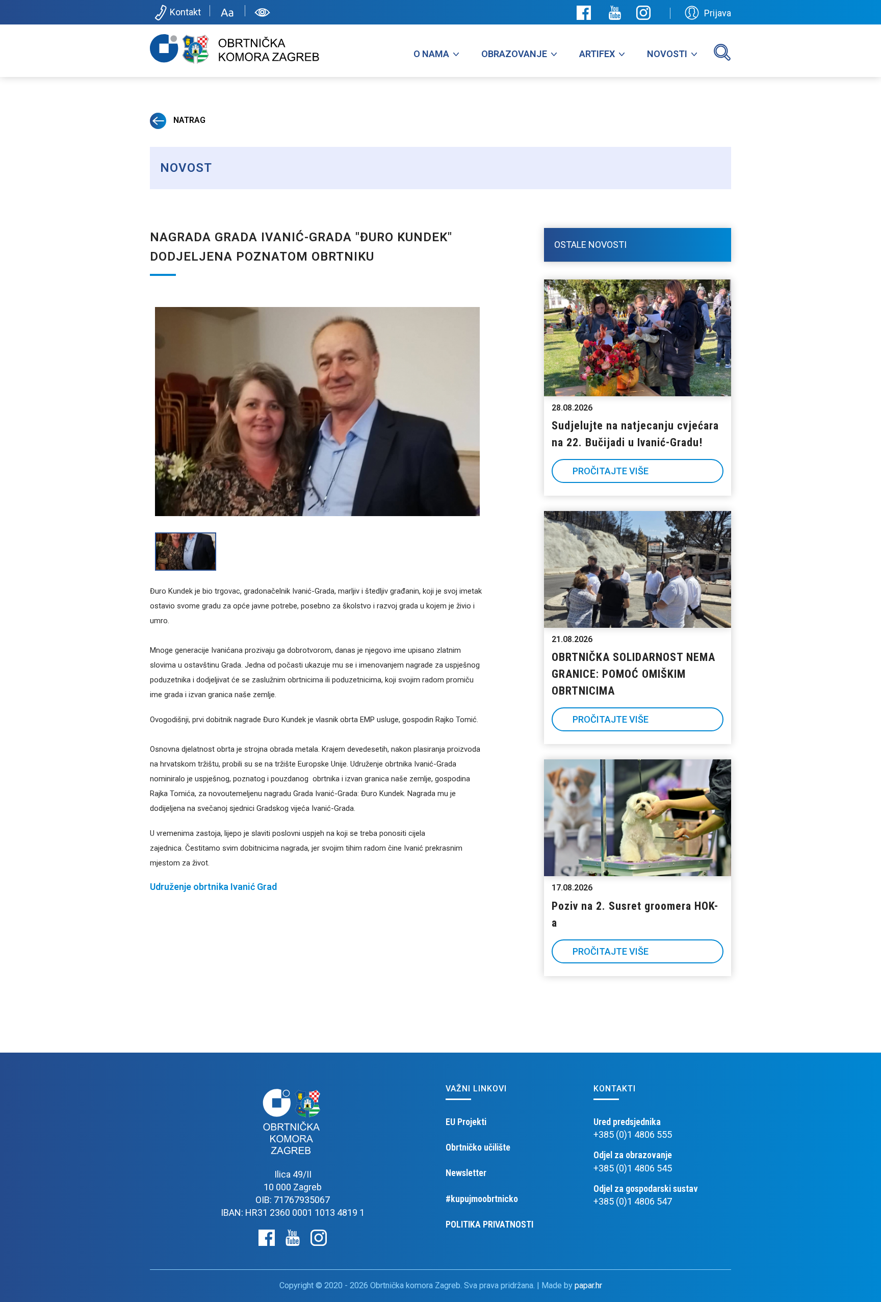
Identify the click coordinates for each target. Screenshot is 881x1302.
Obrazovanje (514, 53)
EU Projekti (466, 1121)
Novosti (667, 53)
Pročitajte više (611, 471)
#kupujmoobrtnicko (482, 1198)
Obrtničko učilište (478, 1147)
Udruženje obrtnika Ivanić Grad (213, 886)
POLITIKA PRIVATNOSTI (489, 1224)
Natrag (188, 120)
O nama (431, 53)
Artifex (597, 53)
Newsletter (466, 1172)
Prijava (717, 13)
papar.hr (588, 1285)
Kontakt (185, 12)
